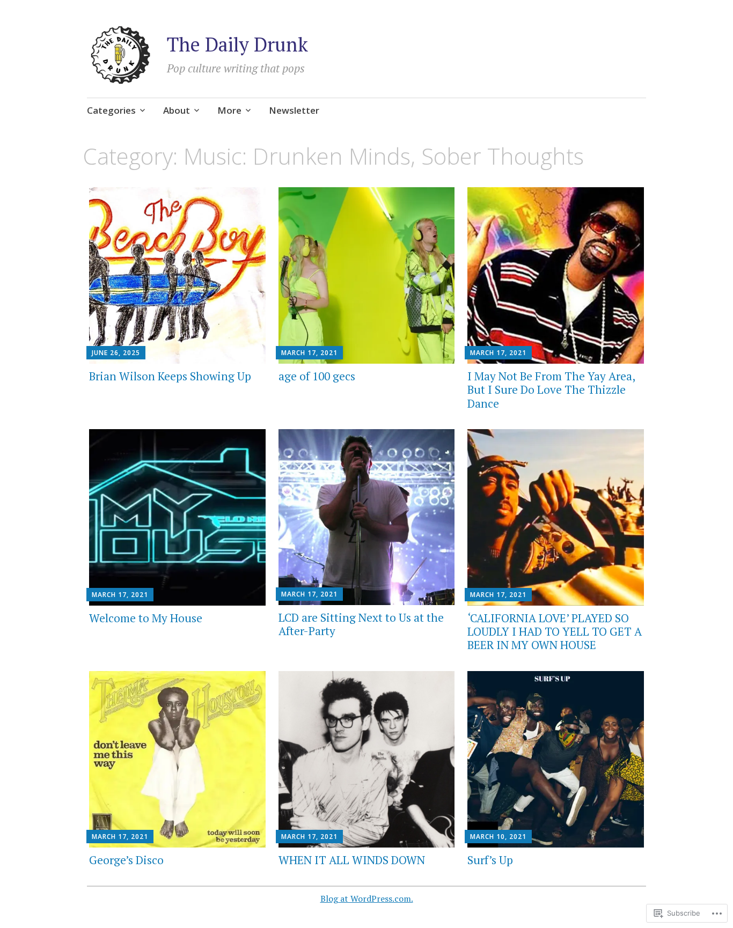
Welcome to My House (145, 617)
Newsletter (294, 110)
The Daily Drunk (237, 44)
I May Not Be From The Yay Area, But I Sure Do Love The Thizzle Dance (551, 389)
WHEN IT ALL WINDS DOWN (351, 859)
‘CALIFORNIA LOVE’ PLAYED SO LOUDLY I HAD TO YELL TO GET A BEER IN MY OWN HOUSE (554, 631)
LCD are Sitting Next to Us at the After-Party (361, 624)
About (176, 110)
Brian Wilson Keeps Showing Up (170, 376)
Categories (111, 110)
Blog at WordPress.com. (366, 898)
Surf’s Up (490, 859)
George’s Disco (126, 859)
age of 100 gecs (316, 376)
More (229, 110)
